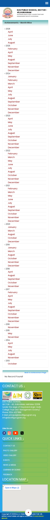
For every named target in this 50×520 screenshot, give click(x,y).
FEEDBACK (7, 474)
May (10, 55)
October (12, 105)
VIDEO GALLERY (9, 455)
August (11, 42)
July (10, 39)
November (13, 66)
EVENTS (6, 460)
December (13, 70)
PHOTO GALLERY (10, 450)
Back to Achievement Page (35, 373)
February (12, 48)
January (12, 76)
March (11, 83)
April (10, 31)
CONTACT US (9, 445)
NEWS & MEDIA (9, 465)
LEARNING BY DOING (11, 470)
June (10, 35)
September (14, 63)
